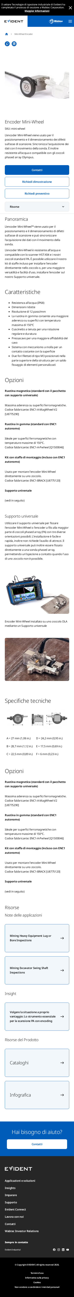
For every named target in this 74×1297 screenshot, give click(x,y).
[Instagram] (58, 1250)
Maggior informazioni (37, 10)
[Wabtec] (56, 21)
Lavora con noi (14, 1217)
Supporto (11, 1202)
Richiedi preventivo (37, 193)
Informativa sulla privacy (37, 1277)
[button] (37, 84)
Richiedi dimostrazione (37, 182)
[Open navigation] (70, 21)
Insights (10, 1188)
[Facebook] (54, 1250)
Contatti (37, 170)
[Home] (6, 34)
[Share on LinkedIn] (14, 43)
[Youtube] (67, 1250)
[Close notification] (70, 8)
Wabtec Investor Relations (22, 1231)
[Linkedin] (63, 1250)
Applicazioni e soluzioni (20, 1181)
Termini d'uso (37, 1273)
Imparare (11, 1195)
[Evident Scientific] (14, 21)
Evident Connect (15, 1209)
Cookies (37, 1282)
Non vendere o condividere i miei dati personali (37, 1287)
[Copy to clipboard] (7, 43)
